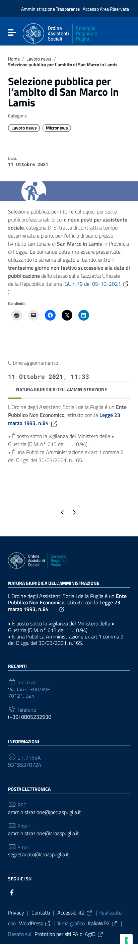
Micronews (57, 128)
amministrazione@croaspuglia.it (43, 833)
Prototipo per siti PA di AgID (64, 934)
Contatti (40, 912)
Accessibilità (70, 912)
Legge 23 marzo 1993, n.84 (64, 605)
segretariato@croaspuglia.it (38, 854)
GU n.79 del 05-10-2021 (93, 284)
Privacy (16, 912)
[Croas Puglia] (60, 33)
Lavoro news (39, 59)
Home (14, 59)
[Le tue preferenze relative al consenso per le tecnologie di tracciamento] (126, 940)
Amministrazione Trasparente (50, 8)
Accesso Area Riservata (106, 8)
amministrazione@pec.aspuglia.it (44, 812)
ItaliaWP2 (99, 923)
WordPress (31, 923)
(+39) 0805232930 (29, 717)
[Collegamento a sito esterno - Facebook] (12, 892)
